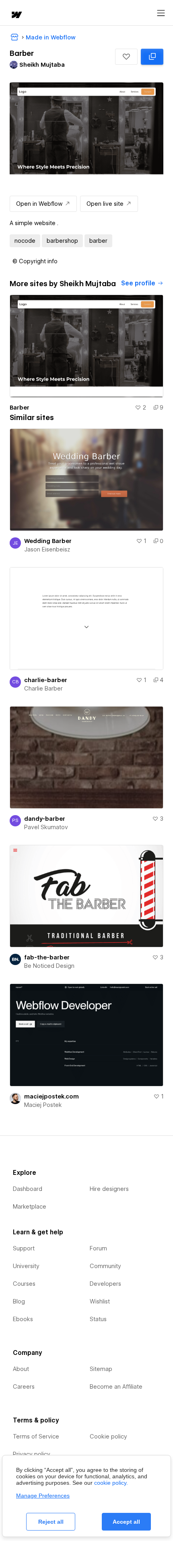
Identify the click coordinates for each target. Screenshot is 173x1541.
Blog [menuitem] (19, 1301)
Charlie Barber (43, 688)
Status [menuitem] (98, 1319)
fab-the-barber (47, 957)
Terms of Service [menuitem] (36, 1436)
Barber (19, 407)
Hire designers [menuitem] (109, 1189)
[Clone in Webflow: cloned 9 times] (152, 57)
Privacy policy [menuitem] (31, 1454)
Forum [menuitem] (98, 1248)
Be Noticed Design (49, 966)
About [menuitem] (21, 1369)
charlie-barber (45, 680)
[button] (126, 57)
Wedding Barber (48, 541)
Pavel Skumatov (46, 827)
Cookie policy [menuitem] (108, 1436)
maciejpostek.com (51, 1096)
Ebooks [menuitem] (23, 1319)
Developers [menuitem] (105, 1284)
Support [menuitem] (24, 1248)
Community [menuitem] (105, 1266)
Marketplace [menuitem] (29, 1206)
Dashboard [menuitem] (27, 1189)
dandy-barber (44, 819)
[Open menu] (161, 13)
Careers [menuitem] (24, 1386)
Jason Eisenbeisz (47, 549)
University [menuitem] (26, 1266)
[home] (16, 15)
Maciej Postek (43, 1105)
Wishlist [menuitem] (100, 1301)
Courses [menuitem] (24, 1284)
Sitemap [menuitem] (101, 1369)
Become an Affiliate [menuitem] (116, 1386)
